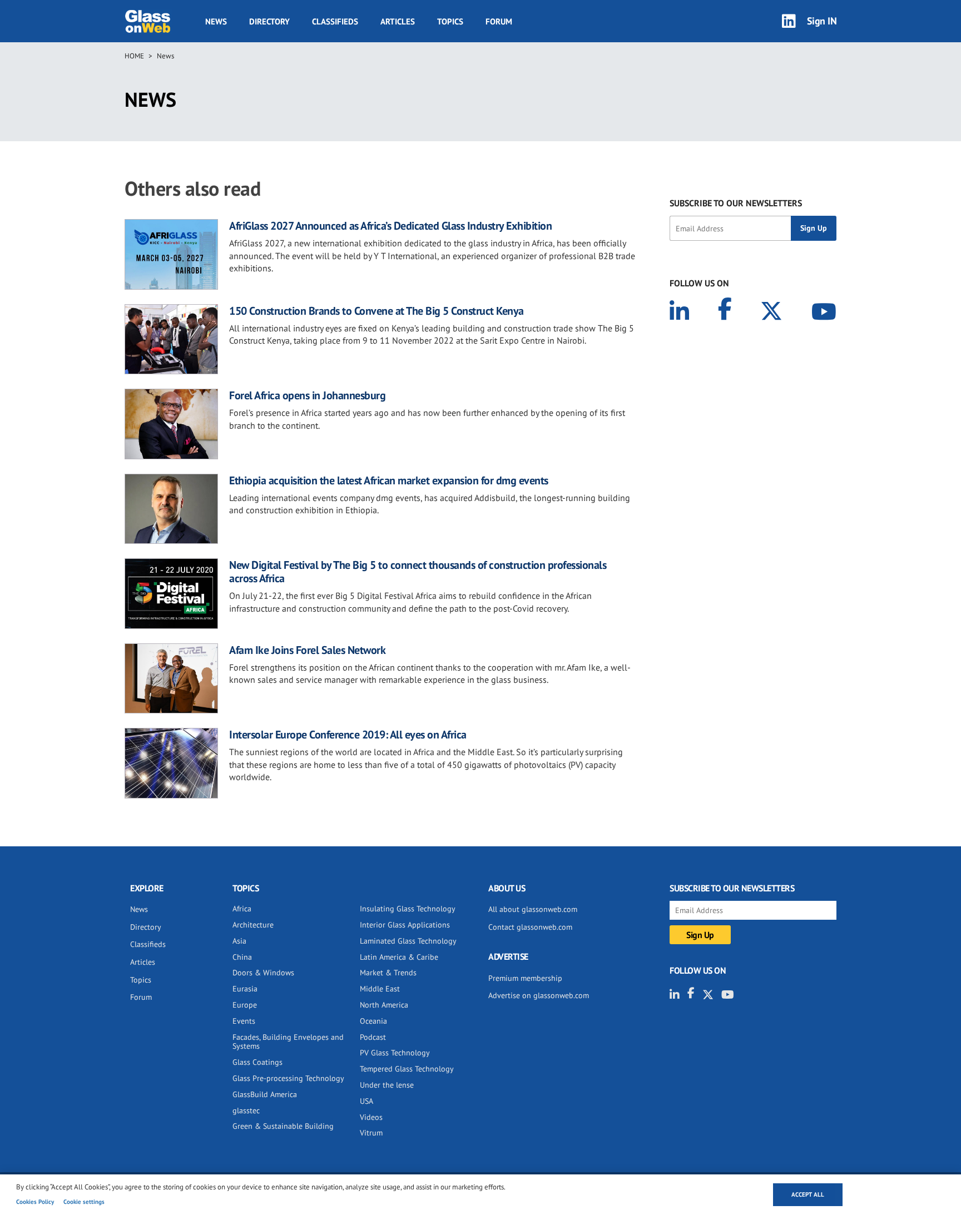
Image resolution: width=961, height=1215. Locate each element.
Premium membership (525, 978)
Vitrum (371, 1133)
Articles (397, 21)
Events (243, 1021)
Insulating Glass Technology (407, 909)
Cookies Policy (35, 1202)
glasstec (246, 1110)
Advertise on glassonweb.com (538, 995)
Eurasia (244, 989)
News (216, 21)
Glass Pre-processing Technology (288, 1078)
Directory (269, 21)
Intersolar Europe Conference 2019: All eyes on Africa (348, 734)
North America (384, 1005)
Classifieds (335, 21)
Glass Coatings (257, 1062)
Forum (499, 21)
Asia (239, 941)
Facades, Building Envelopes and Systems (288, 1042)
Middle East (380, 989)
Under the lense (387, 1085)
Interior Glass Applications (405, 925)
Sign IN (822, 20)
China (242, 957)
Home (134, 56)
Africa (241, 909)
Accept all (807, 1194)
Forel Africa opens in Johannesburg (307, 395)
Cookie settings (84, 1202)
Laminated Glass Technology (408, 941)
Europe (244, 1005)
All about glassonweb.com (532, 909)
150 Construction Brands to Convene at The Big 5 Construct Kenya (376, 311)
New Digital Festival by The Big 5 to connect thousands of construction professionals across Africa (417, 571)
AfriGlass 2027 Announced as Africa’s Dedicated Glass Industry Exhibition (390, 225)
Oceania (373, 1021)
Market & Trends (388, 973)
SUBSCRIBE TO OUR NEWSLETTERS (736, 203)
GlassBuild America (264, 1094)
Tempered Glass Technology (407, 1069)
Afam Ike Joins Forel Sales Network (307, 650)
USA (366, 1101)
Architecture (253, 925)
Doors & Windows (263, 973)
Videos (371, 1117)
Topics (450, 21)
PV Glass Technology (395, 1053)
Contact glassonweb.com (530, 927)
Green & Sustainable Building (283, 1126)
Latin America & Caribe (399, 957)
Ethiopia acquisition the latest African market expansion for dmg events (388, 480)
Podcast (373, 1037)
